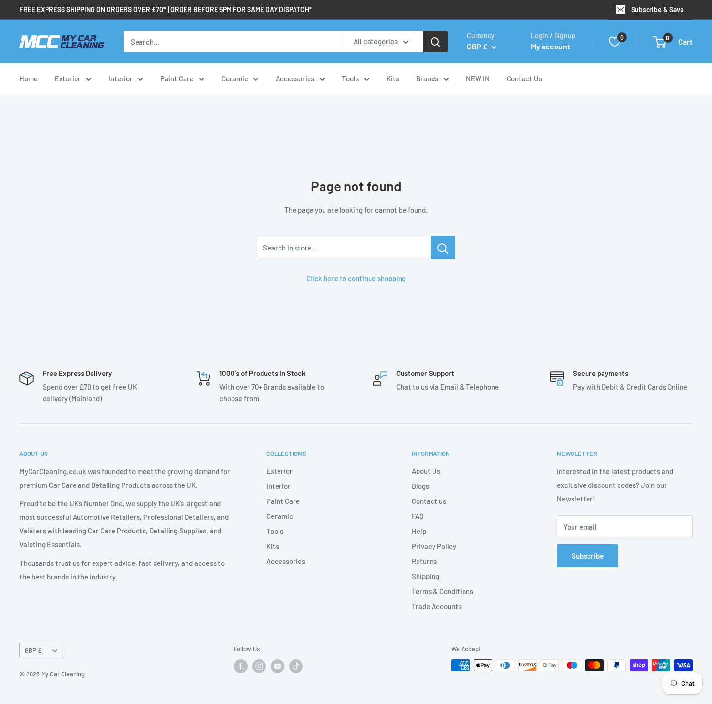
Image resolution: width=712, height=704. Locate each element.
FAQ (418, 516)
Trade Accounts (437, 606)
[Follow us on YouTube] (277, 666)
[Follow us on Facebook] (241, 666)
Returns (424, 561)
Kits (393, 78)
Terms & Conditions (442, 591)
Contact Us (524, 78)
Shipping (425, 576)
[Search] (435, 41)
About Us (426, 471)
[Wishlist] (614, 41)
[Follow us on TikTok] (296, 666)
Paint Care (177, 78)
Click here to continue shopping (356, 278)
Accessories (295, 78)
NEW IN (478, 78)
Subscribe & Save (657, 9)
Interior (120, 78)
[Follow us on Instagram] (259, 666)
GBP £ (33, 650)
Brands (427, 78)
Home (28, 78)
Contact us (429, 501)
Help (419, 531)
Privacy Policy (434, 546)
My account (550, 46)
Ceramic (234, 78)
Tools (350, 78)
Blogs (420, 486)
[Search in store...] (443, 247)
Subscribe (588, 555)
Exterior (68, 78)
